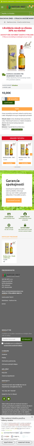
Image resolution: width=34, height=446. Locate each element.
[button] (3, 154)
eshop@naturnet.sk (16, 386)
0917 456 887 (12, 391)
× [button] (32, 417)
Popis (17, 109)
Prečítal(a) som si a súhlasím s (13, 344)
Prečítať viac (8, 430)
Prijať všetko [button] (8, 442)
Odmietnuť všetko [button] (24, 442)
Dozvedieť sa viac (13, 200)
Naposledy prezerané (9, 236)
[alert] (17, 430)
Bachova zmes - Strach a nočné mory (9, 257)
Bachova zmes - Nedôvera (9, 157)
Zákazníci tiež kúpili (17, 138)
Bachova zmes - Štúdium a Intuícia (25, 157)
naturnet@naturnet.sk (19, 384)
